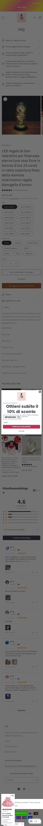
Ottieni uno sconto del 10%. (21, 427)
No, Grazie (21, 431)
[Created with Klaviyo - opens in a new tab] (21, 435)
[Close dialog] (40, 392)
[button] (12, 417)
